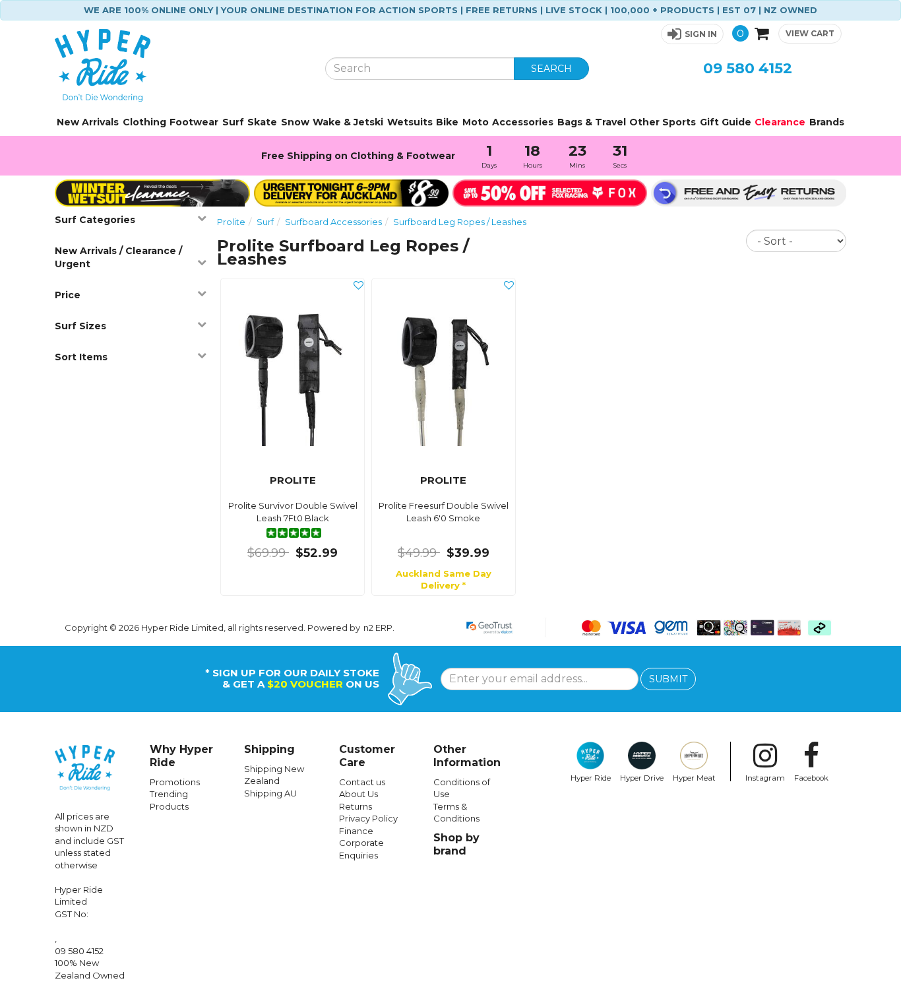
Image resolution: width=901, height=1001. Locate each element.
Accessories (522, 122)
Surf (233, 122)
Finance (356, 830)
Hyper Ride (591, 778)
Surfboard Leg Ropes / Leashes (459, 221)
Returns (355, 806)
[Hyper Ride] (180, 65)
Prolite (231, 221)
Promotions (175, 782)
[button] (692, 34)
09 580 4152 (747, 68)
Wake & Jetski (348, 122)
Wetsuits (410, 122)
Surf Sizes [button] (80, 326)
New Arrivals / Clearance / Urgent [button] (118, 257)
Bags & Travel (591, 122)
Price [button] (67, 295)
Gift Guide (725, 122)
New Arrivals (88, 122)
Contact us (362, 782)
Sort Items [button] (81, 357)
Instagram (765, 778)
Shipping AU (270, 793)
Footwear (194, 122)
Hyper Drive (642, 778)
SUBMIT (668, 679)
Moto (475, 122)
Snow (295, 122)
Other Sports (662, 122)
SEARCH (551, 69)
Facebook (811, 778)
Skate (262, 122)
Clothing (144, 122)
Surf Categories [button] (95, 220)
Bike (447, 122)
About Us (358, 794)
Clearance (780, 122)
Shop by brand (456, 844)
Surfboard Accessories (333, 221)
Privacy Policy (368, 818)
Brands (826, 122)
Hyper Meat (694, 778)
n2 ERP (377, 627)
